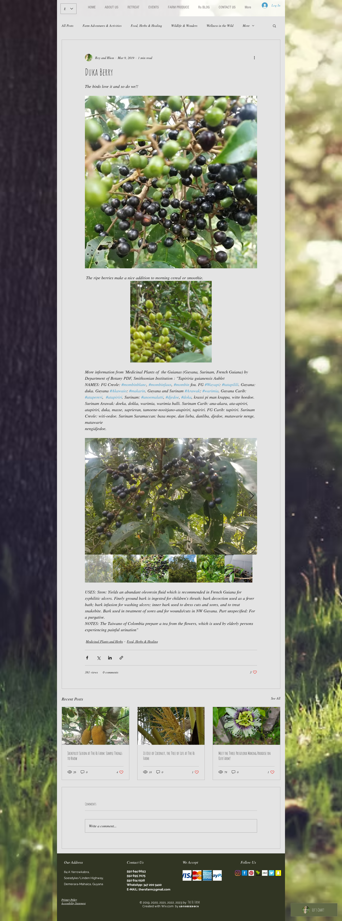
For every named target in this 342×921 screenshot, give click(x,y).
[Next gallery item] (251, 496)
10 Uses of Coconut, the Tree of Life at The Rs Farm (169, 756)
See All (275, 698)
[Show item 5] (211, 569)
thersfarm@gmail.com (154, 889)
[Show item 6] (238, 569)
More (246, 25)
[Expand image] (171, 496)
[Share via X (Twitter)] (98, 657)
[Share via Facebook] (87, 657)
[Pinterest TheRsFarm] (251, 873)
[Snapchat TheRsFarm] (278, 873)
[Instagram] (238, 873)
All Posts (67, 25)
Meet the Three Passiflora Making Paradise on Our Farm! (244, 756)
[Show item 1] (99, 569)
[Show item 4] (183, 569)
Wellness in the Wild (220, 25)
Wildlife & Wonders (184, 25)
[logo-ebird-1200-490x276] (265, 873)
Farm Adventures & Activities (102, 25)
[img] (187, 875)
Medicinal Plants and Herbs (104, 641)
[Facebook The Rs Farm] (244, 873)
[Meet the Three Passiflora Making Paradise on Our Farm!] (246, 726)
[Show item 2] (127, 569)
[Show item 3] (155, 569)
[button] (274, 26)
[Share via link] (121, 657)
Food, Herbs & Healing (146, 25)
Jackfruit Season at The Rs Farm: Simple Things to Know (94, 756)
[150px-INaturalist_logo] (258, 873)
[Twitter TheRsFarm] (271, 873)
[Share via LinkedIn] (110, 657)
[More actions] (254, 57)
